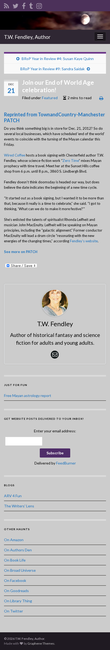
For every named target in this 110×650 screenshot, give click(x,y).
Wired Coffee (14, 155)
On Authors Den (18, 550)
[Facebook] (24, 5)
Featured (50, 97)
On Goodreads (16, 590)
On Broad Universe (20, 570)
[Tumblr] (31, 5)
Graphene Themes (41, 643)
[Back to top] (98, 638)
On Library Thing (18, 601)
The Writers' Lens (19, 506)
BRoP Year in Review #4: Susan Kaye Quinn (58, 58)
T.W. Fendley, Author (27, 37)
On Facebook (15, 580)
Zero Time (70, 160)
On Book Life (15, 560)
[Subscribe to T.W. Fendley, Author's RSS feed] (6, 5)
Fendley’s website (84, 241)
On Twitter (13, 611)
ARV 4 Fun (13, 495)
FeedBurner (66, 463)
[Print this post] (101, 98)
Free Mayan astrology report (27, 395)
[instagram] (39, 5)
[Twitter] (15, 5)
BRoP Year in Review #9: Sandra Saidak (52, 68)
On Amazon (13, 539)
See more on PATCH (20, 252)
